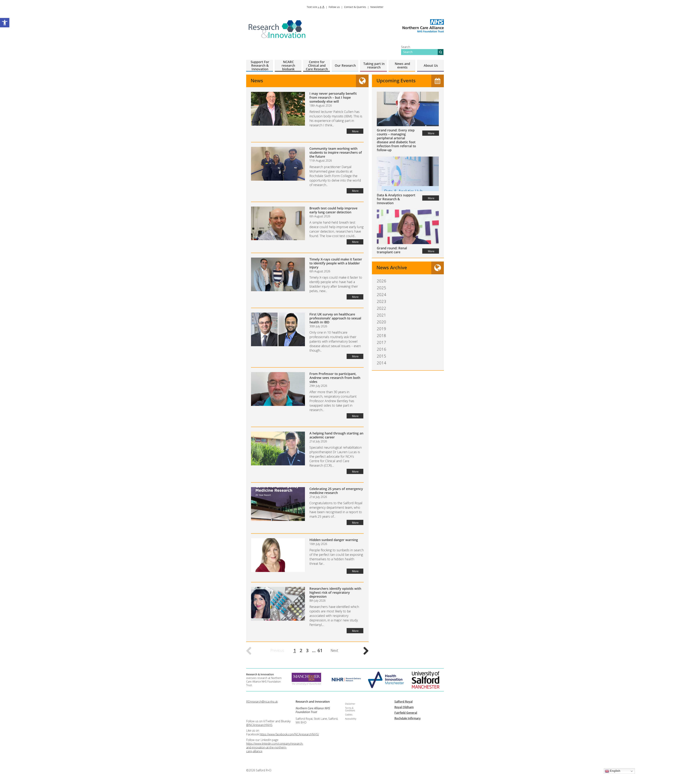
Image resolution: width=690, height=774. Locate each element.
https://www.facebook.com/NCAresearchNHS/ (289, 734)
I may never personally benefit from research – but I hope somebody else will (333, 97)
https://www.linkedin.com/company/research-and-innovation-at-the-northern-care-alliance (274, 747)
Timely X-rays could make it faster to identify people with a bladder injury (335, 263)
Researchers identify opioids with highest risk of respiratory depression (335, 592)
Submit (440, 52)
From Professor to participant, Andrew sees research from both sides (334, 378)
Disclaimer (350, 703)
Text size (315, 7)
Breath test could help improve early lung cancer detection (333, 210)
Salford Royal (403, 702)
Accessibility (350, 718)
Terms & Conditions (350, 709)
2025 (381, 287)
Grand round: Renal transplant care (392, 250)
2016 (381, 349)
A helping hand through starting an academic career (336, 435)
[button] (4, 22)
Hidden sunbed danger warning (333, 540)
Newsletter (376, 7)
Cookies (348, 714)
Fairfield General (405, 713)
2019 (381, 328)
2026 (381, 280)
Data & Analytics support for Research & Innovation (396, 199)
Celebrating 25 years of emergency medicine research (336, 491)
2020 (381, 321)
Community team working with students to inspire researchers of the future (335, 152)
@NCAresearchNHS (259, 725)
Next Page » (366, 651)
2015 (381, 356)
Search (405, 47)
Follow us (334, 7)
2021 (381, 315)
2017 (381, 342)
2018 (381, 335)
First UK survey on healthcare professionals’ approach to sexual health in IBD (335, 318)
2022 (381, 308)
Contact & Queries (355, 7)
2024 (381, 294)
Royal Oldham (404, 707)
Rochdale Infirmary (407, 718)
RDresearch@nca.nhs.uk (262, 702)
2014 (381, 362)
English (614, 770)
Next (334, 650)
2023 (381, 301)
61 (320, 650)
